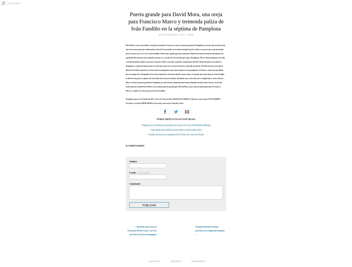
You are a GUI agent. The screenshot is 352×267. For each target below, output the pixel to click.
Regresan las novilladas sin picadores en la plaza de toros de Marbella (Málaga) (176, 125)
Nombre (133, 161)
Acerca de (154, 261)
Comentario (134, 184)
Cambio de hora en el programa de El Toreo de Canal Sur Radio (176, 134)
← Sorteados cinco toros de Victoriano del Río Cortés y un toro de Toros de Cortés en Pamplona (142, 231)
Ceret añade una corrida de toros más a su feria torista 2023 (176, 130)
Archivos (176, 261)
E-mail (139, 172)
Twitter (176, 112)
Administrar (198, 261)
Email (187, 112)
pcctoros (14, 3)
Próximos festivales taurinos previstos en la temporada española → (210, 231)
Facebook (165, 112)
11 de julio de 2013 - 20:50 (172, 35)
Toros (190, 35)
